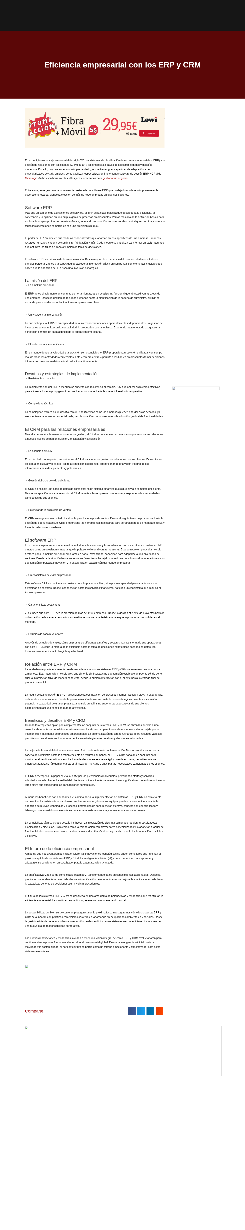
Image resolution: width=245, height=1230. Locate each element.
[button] (132, 1011)
